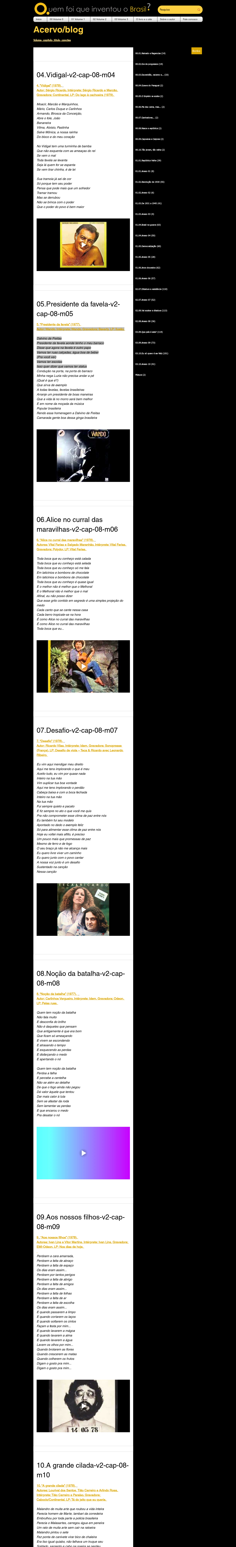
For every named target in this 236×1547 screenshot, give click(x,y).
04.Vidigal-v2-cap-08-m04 (76, 75)
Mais (114, 54)
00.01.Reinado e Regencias (84, 54)
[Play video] (83, 244)
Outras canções (48, 54)
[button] (58, 19)
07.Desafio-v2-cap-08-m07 (77, 730)
